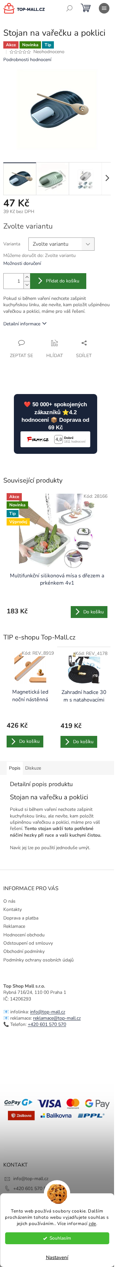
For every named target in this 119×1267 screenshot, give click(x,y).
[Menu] (104, 8)
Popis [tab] (14, 768)
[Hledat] (69, 8)
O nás (9, 901)
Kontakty (12, 909)
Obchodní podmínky (24, 951)
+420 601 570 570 (47, 1024)
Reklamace (14, 926)
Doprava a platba (20, 918)
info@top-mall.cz (47, 1012)
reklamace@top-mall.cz (57, 1018)
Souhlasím (60, 1238)
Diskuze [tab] (33, 768)
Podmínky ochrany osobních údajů (38, 960)
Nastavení (57, 1257)
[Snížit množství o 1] (26, 285)
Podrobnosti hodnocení (27, 59)
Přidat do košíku (62, 281)
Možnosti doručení (22, 263)
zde (92, 1223)
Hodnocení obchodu (24, 935)
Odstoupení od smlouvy (28, 943)
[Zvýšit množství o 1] (26, 277)
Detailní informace (21, 324)
